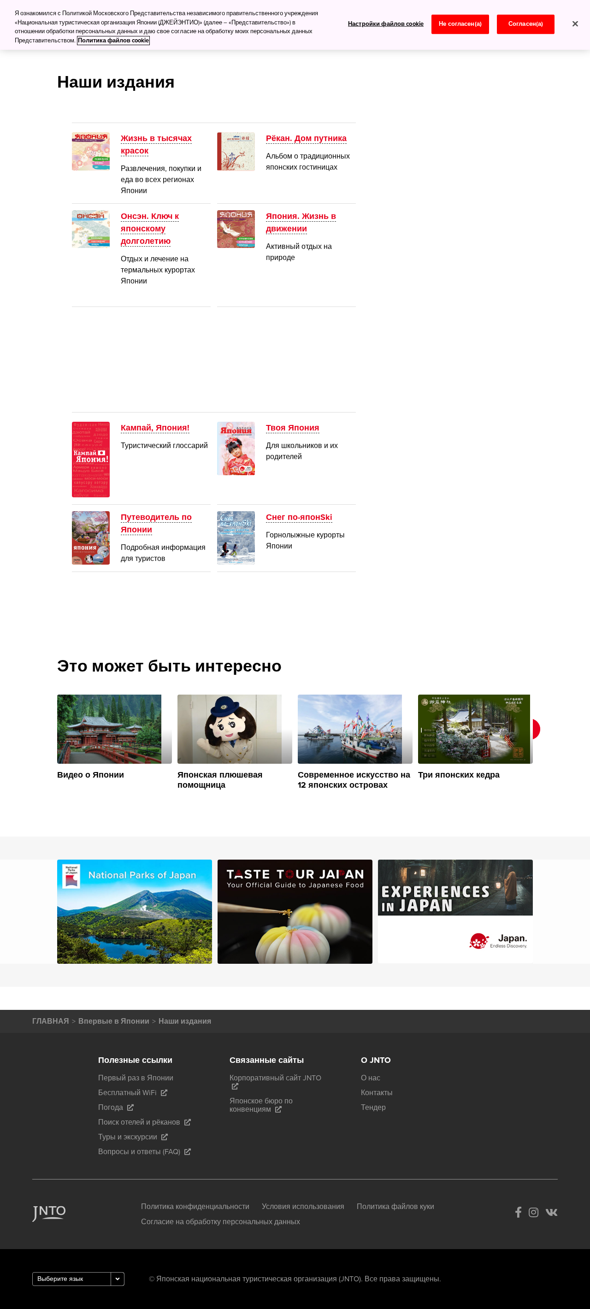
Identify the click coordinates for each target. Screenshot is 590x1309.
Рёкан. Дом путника (306, 138)
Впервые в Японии (113, 1021)
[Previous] (44, 742)
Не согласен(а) (460, 24)
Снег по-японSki (299, 517)
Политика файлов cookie (113, 40)
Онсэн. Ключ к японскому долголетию (150, 228)
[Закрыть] (575, 24)
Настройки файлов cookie (386, 24)
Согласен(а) (525, 24)
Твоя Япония (292, 428)
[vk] (551, 1214)
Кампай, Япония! (155, 428)
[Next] (545, 742)
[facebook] (518, 1214)
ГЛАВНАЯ (50, 1021)
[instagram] (533, 1214)
